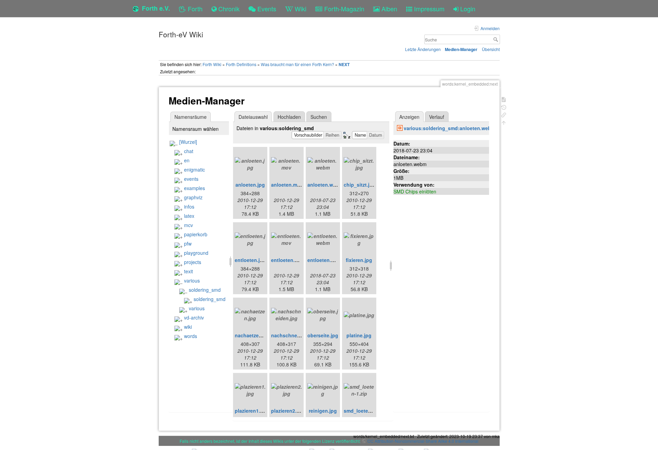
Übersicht (491, 49)
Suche (496, 39)
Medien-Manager (461, 49)
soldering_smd (205, 289)
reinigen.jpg (323, 410)
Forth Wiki (212, 64)
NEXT (344, 64)
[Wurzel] (188, 141)
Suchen (318, 116)
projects (192, 262)
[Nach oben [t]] (504, 122)
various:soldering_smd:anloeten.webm (449, 128)
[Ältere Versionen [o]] (504, 107)
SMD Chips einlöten (414, 191)
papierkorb (195, 234)
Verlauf (436, 116)
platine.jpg (358, 335)
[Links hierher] (504, 114)
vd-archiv (194, 317)
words (190, 336)
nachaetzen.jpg (253, 335)
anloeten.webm (325, 184)
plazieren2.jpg (287, 410)
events (191, 178)
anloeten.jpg (250, 184)
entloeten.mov (288, 260)
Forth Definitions (241, 64)
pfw (188, 243)
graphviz (193, 197)
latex (189, 215)
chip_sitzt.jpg (360, 184)
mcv (188, 225)
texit (188, 271)
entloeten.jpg (250, 260)
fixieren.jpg (359, 260)
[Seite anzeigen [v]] (504, 99)
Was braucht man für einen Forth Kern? (297, 64)
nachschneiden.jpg (293, 335)
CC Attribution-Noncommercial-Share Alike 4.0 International (422, 441)
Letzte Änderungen (423, 49)
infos (189, 206)
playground (196, 252)
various (192, 280)
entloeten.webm (326, 260)
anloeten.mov (287, 184)
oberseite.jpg (322, 335)
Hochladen (289, 116)
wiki (188, 326)
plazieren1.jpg (251, 410)
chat (188, 151)
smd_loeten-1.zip (364, 410)
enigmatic (194, 169)
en (187, 160)
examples (194, 188)
